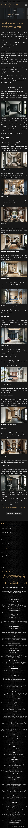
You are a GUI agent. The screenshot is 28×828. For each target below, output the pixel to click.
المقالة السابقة (10, 513)
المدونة (17, 14)
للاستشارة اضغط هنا (17, 826)
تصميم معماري (21, 670)
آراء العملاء (3, 560)
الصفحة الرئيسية (11, 14)
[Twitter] (8, 576)
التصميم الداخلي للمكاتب (7, 543)
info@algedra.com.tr (15, 1)
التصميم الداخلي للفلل (6, 528)
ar (24, 1)
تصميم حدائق (19, 693)
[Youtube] (20, 576)
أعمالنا (2, 552)
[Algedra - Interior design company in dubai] (9, 5)
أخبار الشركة (4, 556)
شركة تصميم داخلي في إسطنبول (21, 622)
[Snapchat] (23, 576)
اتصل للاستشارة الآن (5, 1)
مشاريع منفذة (4, 563)
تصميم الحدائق (4, 536)
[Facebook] (4, 576)
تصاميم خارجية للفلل (6, 532)
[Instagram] (12, 576)
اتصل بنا (3, 567)
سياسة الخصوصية (14, 822)
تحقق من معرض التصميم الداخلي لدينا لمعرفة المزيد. (13, 507)
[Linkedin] (16, 576)
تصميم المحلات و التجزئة (7, 540)
